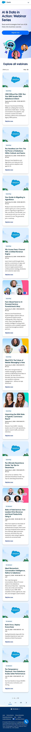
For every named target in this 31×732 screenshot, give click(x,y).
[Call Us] (26, 721)
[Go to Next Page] (26, 702)
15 (21, 702)
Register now (15, 32)
